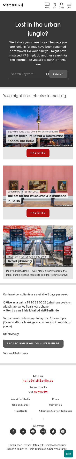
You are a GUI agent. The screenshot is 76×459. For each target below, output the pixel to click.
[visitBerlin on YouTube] (33, 431)
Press (55, 399)
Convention (55, 405)
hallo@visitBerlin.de (45, 310)
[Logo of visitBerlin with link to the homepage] (13, 5)
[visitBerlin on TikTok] (53, 431)
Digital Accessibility (55, 444)
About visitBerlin (20, 399)
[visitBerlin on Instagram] (43, 431)
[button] (54, 5)
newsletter (41, 391)
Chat (68, 453)
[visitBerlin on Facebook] (13, 431)
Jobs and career (20, 405)
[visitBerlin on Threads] (23, 431)
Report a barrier (15, 448)
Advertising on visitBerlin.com (55, 411)
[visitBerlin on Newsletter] (63, 431)
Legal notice (15, 444)
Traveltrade (20, 411)
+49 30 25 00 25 (35, 302)
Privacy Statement (33, 444)
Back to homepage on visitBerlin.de (33, 343)
